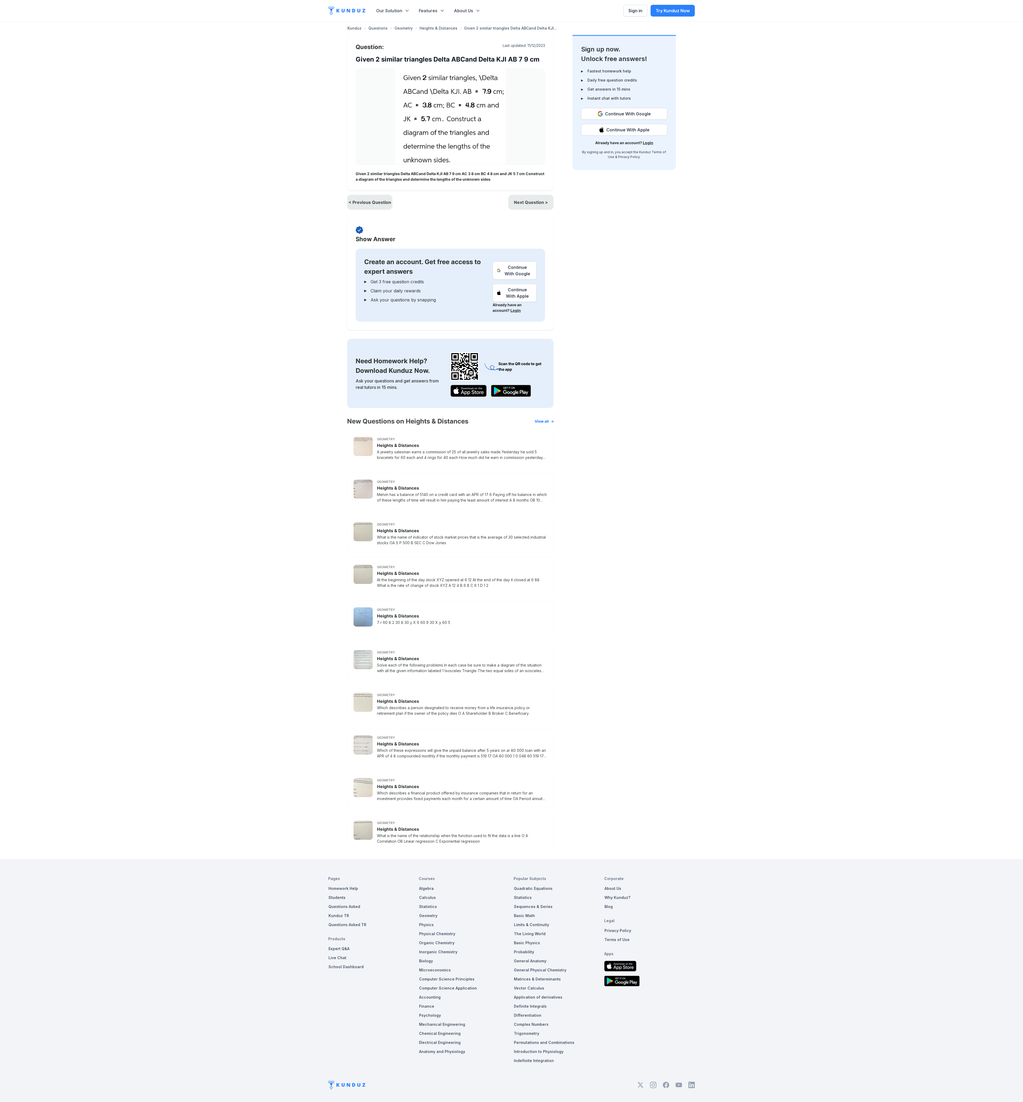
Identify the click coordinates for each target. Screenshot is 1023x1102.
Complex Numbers (531, 1024)
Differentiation (527, 1015)
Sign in (635, 10)
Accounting (430, 997)
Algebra (426, 888)
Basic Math (524, 915)
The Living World (530, 933)
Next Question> (531, 202)
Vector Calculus (529, 988)
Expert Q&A (339, 948)
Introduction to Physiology (538, 1051)
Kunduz (354, 28)
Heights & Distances (438, 28)
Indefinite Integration (534, 1060)
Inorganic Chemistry (438, 952)
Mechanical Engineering (442, 1024)
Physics (426, 924)
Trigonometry (526, 1033)
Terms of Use (617, 939)
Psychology (430, 1015)
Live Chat (337, 957)
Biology (426, 961)
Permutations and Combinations (544, 1042)
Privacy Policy (629, 157)
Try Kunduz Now (673, 10)
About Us (463, 10)
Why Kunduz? (617, 897)
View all (542, 421)
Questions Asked (344, 906)
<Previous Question (369, 202)
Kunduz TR (338, 915)
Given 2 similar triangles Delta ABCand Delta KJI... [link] (510, 28)
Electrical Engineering (440, 1042)
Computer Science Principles (446, 979)
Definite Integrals (530, 1006)
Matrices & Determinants (537, 979)
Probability (524, 952)
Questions (378, 28)
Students (337, 897)
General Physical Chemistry (540, 970)
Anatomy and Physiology (442, 1051)
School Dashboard (346, 966)
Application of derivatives (538, 997)
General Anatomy (530, 961)
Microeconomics (435, 970)
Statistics (428, 906)
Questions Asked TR (347, 924)
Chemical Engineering (440, 1033)
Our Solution (389, 10)
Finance (426, 1006)
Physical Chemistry (437, 933)
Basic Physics (527, 942)
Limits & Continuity (531, 924)
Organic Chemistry (436, 942)
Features (428, 10)
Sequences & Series (533, 906)
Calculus (427, 897)
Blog (608, 906)
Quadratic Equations (533, 888)
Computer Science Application (448, 988)
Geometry (404, 28)
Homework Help (343, 888)
